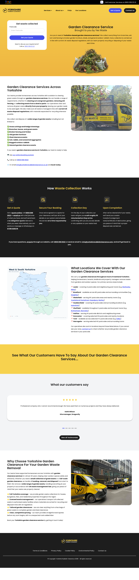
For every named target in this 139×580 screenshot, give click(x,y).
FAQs (70, 10)
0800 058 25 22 (29, 46)
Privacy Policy (56, 551)
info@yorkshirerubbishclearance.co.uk (32, 165)
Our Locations (80, 10)
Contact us (130, 10)
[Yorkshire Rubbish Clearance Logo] (12, 10)
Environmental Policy (86, 551)
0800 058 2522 (60, 242)
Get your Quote (27, 38)
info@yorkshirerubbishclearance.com (97, 242)
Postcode (13, 27)
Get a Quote (115, 10)
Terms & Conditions (40, 551)
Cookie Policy (70, 551)
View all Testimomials (69, 437)
